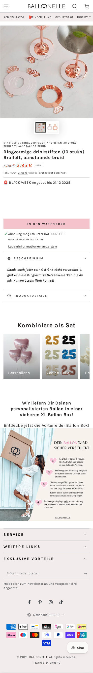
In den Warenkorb (46, 224)
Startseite (11, 142)
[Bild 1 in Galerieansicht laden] (40, 127)
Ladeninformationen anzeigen (32, 246)
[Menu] (6, 6)
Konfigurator (13, 17)
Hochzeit (84, 17)
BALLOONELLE (38, 657)
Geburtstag (64, 17)
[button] (74, 6)
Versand (23, 172)
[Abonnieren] (87, 573)
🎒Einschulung (40, 17)
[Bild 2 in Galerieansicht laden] (52, 127)
